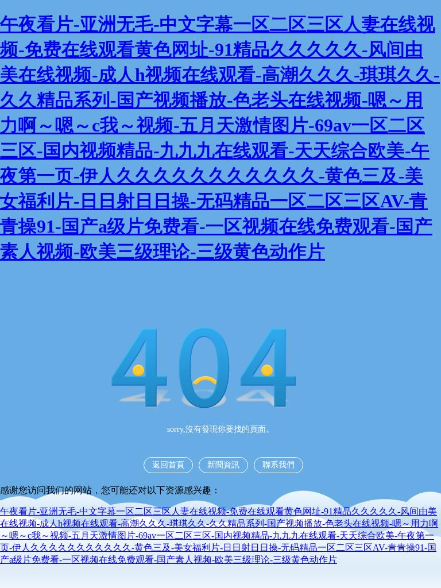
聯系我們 (278, 465)
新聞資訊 (223, 465)
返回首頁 (168, 465)
